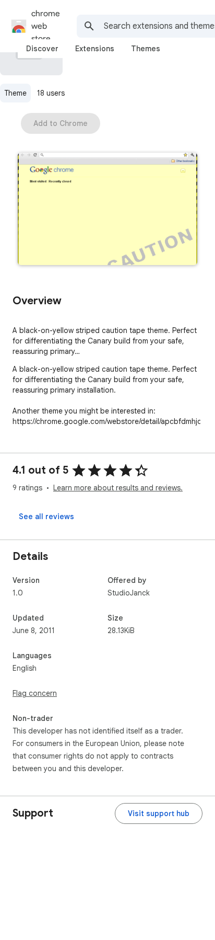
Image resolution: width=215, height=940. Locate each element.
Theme (15, 93)
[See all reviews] (46, 516)
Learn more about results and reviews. (118, 487)
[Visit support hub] (158, 813)
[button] (107, 209)
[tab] (42, 48)
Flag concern (35, 693)
